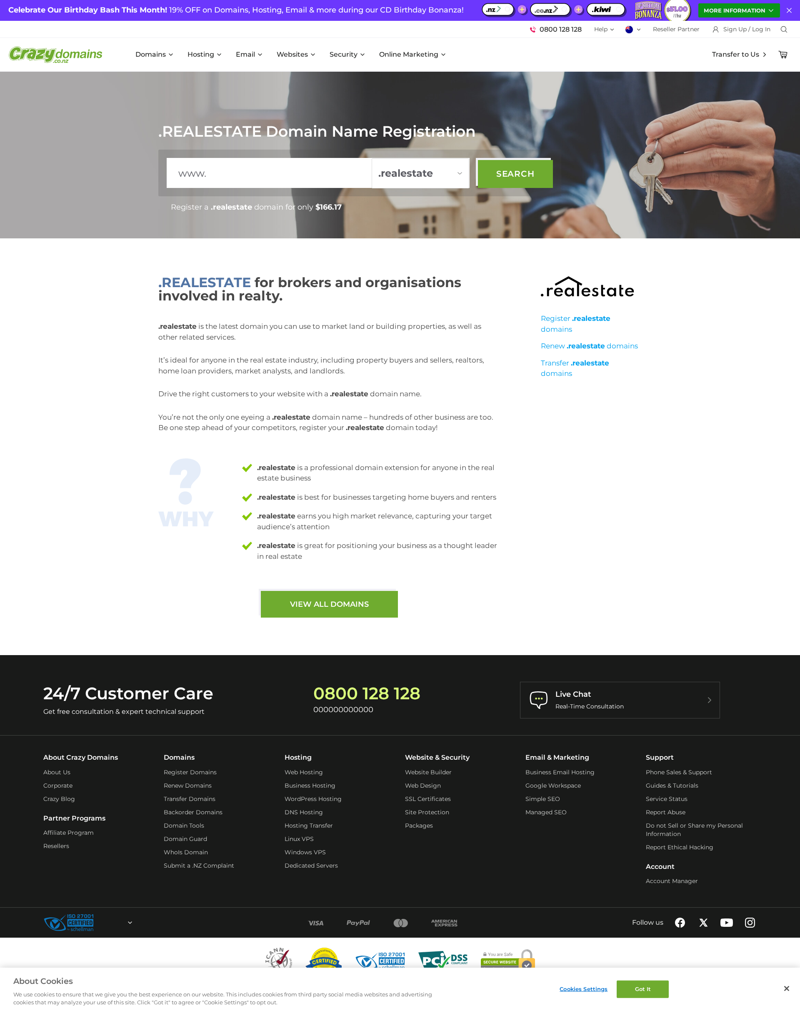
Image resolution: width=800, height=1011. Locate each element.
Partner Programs (74, 818)
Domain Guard (185, 839)
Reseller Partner (676, 29)
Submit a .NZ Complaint (199, 865)
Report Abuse (665, 812)
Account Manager (672, 881)
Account (660, 867)
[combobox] (107, 923)
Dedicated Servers (311, 865)
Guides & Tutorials (672, 785)
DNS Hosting (304, 812)
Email (245, 54)
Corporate (57, 785)
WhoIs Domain (186, 852)
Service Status (667, 799)
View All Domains (329, 604)
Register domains (575, 323)
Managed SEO (546, 812)
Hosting (201, 54)
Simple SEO (542, 799)
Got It (643, 989)
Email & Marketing (557, 757)
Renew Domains (188, 785)
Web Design (423, 785)
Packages (419, 825)
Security (344, 54)
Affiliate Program (68, 832)
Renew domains (589, 346)
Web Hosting (304, 772)
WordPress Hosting (313, 799)
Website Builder (428, 772)
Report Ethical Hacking (679, 847)
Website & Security (437, 757)
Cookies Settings (584, 989)
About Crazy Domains (80, 757)
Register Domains (190, 772)
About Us (56, 772)
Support (660, 757)
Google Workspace (553, 785)
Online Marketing (408, 54)
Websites (292, 54)
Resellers (56, 846)
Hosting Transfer (309, 825)
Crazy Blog (59, 799)
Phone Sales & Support (679, 772)
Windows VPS (305, 852)
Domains (150, 54)
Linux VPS (299, 839)
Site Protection (427, 812)
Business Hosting (310, 785)
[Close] (787, 988)
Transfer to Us (735, 54)
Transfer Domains (189, 799)
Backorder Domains (193, 812)
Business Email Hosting (560, 772)
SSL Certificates (428, 799)
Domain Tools (184, 825)
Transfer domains (575, 368)
